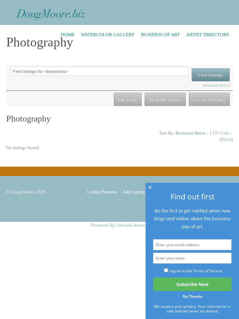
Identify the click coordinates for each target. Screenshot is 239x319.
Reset (226, 139)
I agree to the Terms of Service (195, 271)
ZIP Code (220, 133)
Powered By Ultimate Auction (119, 225)
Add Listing (134, 191)
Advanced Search (216, 85)
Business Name (190, 133)
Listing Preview (102, 191)
